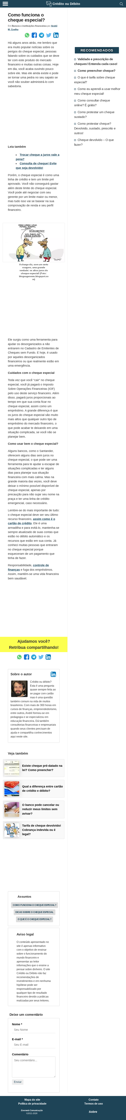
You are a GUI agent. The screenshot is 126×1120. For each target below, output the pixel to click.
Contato (94, 1099)
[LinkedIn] (53, 674)
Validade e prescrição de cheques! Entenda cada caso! (95, 61)
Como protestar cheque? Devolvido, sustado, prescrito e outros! (95, 128)
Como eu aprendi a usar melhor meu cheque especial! (97, 91)
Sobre (93, 1111)
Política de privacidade (32, 1103)
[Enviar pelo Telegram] (41, 35)
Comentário (20, 1054)
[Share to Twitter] (48, 35)
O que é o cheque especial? (34, 919)
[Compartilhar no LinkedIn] (56, 35)
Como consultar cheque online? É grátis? (92, 103)
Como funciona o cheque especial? (34, 905)
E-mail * (17, 1039)
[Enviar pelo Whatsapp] (27, 35)
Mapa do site (32, 1099)
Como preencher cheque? (97, 70)
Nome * (17, 1024)
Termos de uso (93, 1103)
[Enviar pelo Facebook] (34, 35)
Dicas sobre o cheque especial (34, 912)
